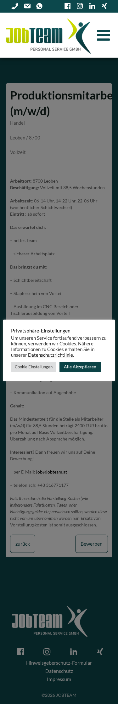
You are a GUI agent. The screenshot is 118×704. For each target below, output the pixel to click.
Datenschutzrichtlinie (50, 355)
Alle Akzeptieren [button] (80, 366)
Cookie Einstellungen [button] (34, 366)
